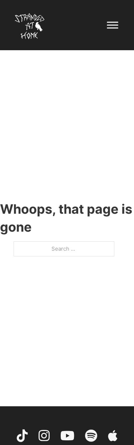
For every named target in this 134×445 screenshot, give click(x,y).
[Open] (112, 25)
